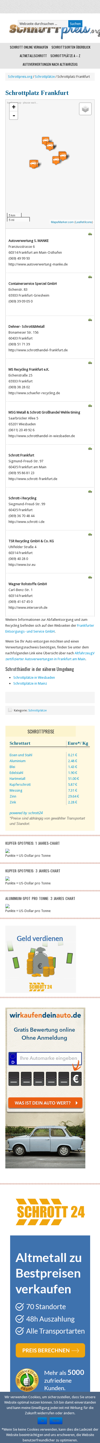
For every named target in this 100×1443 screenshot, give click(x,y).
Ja (42, 1421)
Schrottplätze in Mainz (30, 683)
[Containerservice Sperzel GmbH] (33, 164)
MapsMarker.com (62, 222)
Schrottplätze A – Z (65, 55)
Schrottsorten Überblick (70, 47)
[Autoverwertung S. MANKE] (56, 160)
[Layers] (85, 109)
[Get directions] (90, 234)
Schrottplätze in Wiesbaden (34, 678)
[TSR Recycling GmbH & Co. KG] (63, 156)
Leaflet (79, 222)
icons (88, 222)
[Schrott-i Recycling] (50, 146)
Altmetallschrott (33, 55)
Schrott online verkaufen (29, 47)
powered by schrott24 (26, 813)
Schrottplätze (45, 77)
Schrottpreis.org (20, 77)
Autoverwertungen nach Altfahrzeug (50, 64)
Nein (56, 1421)
